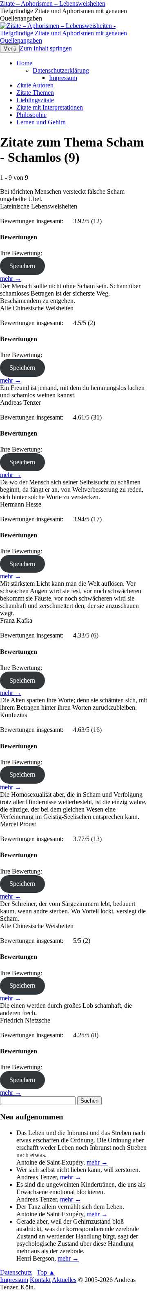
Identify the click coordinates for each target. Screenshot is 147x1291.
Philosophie (31, 114)
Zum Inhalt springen (46, 48)
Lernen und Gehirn (41, 122)
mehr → (10, 278)
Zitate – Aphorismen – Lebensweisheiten (52, 3)
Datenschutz (16, 1272)
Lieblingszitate (35, 99)
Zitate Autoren (34, 85)
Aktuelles (64, 1279)
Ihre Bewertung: (22, 253)
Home (24, 63)
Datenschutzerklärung (61, 70)
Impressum (63, 77)
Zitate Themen (35, 92)
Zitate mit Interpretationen (49, 107)
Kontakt (40, 1279)
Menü (9, 49)
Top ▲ (46, 1272)
